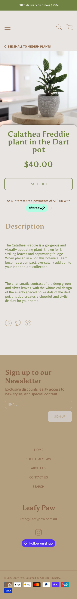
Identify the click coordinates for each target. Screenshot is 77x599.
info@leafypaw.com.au (38, 519)
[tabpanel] (38, 89)
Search (38, 486)
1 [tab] (38, 117)
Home (38, 450)
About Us (38, 468)
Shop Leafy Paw (38, 459)
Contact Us (38, 477)
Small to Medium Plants (29, 46)
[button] (7, 27)
